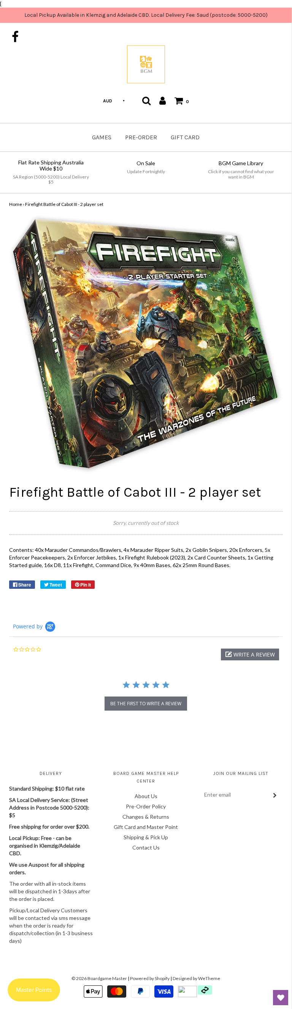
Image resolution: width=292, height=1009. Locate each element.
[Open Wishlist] (280, 997)
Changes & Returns (145, 816)
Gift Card (185, 137)
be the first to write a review (145, 703)
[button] (250, 654)
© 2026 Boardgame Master (99, 978)
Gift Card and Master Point (146, 827)
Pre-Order (141, 137)
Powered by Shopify (150, 978)
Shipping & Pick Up (146, 837)
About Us (146, 796)
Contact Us (146, 847)
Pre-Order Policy (146, 806)
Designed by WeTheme (196, 978)
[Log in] (163, 100)
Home (15, 204)
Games (101, 137)
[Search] (146, 100)
